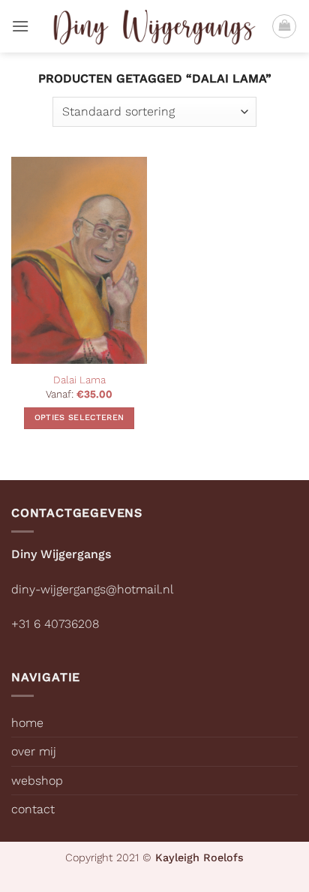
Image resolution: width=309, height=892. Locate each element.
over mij (33, 751)
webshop (37, 780)
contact (33, 809)
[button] (20, 26)
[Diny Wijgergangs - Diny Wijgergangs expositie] (154, 26)
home (27, 723)
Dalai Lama (79, 380)
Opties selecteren (79, 417)
